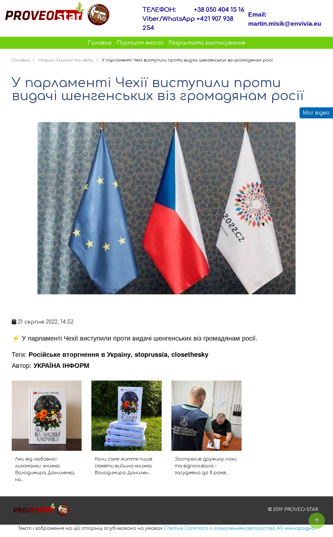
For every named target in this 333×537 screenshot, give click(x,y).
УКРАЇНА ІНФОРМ (61, 365)
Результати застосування (206, 43)
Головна (100, 43)
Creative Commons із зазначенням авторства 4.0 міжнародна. (239, 528)
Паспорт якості (140, 43)
